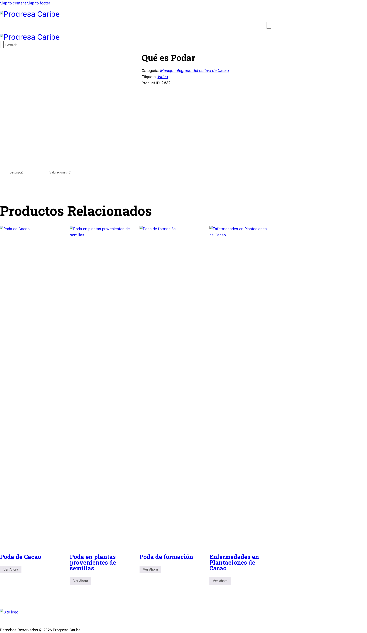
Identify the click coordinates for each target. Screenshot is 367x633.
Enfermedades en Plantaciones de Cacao (234, 562)
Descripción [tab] (17, 172)
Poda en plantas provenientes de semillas (93, 562)
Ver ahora (10, 569)
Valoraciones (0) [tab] (60, 172)
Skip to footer (38, 3)
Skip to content (13, 3)
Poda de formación (166, 556)
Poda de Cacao (20, 556)
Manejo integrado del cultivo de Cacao (194, 70)
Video (163, 76)
